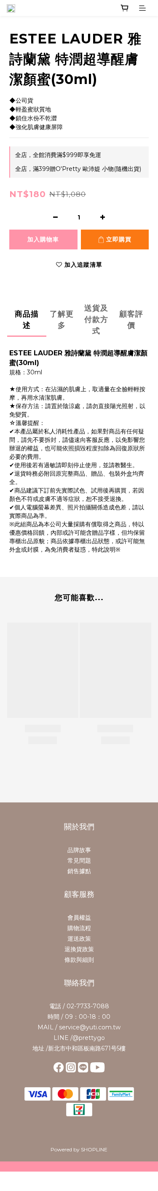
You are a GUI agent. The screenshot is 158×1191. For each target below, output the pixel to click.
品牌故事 (79, 850)
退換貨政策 (79, 949)
